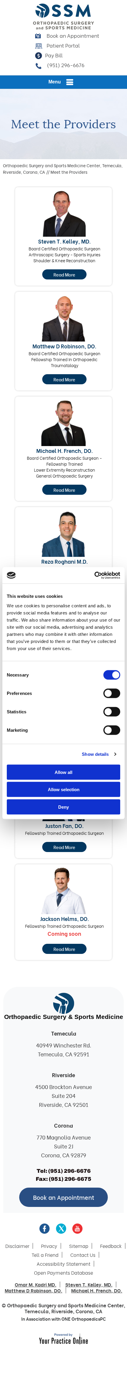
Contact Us (82, 1254)
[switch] (111, 693)
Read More (64, 274)
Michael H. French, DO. (64, 450)
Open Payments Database (63, 1272)
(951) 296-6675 (70, 1179)
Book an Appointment (73, 35)
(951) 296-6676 (65, 65)
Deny (63, 806)
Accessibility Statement (63, 1263)
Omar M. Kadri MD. (35, 1284)
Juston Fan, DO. (64, 825)
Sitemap (78, 1245)
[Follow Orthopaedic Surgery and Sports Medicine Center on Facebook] (44, 1228)
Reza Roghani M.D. (64, 561)
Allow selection (63, 789)
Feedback (111, 1245)
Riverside (62, 1311)
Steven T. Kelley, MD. (64, 241)
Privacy (49, 1245)
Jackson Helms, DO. (64, 918)
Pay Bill (54, 55)
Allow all (63, 772)
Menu (54, 81)
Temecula (37, 1311)
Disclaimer (17, 1245)
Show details (95, 754)
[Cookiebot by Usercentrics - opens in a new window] (94, 575)
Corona (84, 1311)
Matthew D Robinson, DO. (64, 346)
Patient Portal (63, 45)
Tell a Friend (45, 1254)
